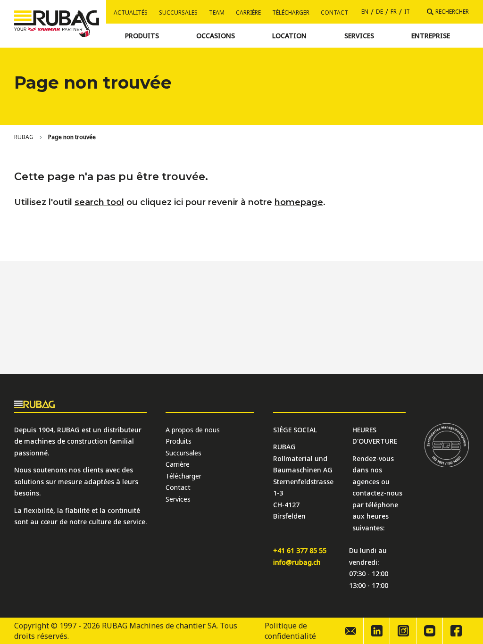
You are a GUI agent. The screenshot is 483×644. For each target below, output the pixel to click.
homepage (299, 202)
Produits (179, 441)
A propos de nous (193, 429)
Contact (334, 12)
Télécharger (290, 12)
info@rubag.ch (297, 562)
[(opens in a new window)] (376, 631)
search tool (99, 202)
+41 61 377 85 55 (299, 550)
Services (178, 499)
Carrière (248, 12)
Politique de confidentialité (290, 630)
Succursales (178, 12)
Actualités (131, 12)
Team (217, 12)
